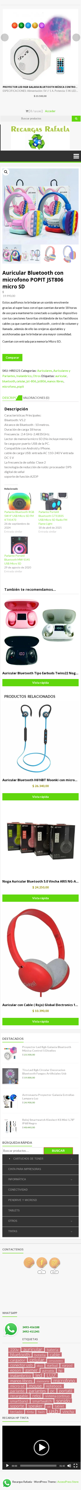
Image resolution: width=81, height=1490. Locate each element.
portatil (65, 1391)
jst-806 (31, 381)
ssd (48, 1406)
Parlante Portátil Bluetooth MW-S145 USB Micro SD (17, 559)
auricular (61, 376)
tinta (30, 1412)
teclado (16, 1412)
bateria (52, 1350)
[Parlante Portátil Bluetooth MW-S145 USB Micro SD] (19, 545)
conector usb (21, 1365)
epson (15, 1370)
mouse (35, 1386)
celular (21, 381)
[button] (5, 171)
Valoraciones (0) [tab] (36, 397)
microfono (9, 386)
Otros (37, 376)
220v (14, 1350)
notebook (54, 1386)
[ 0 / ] (35, 111)
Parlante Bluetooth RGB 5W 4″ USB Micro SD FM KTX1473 (19, 515)
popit (20, 386)
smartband (19, 1401)
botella (39, 1355)
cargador (17, 1360)
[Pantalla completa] (75, 1466)
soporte (17, 1406)
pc (52, 1391)
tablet (59, 1406)
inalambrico (20, 1375)
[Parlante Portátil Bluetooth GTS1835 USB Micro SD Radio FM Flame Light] (54, 501)
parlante (17, 1391)
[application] (41, 1448)
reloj (36, 1396)
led (38, 1375)
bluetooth (8, 381)
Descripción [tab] (12, 397)
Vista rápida (40, 682)
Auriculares (44, 370)
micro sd (17, 1386)
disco (40, 1365)
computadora (56, 1360)
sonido (63, 1400)
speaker (36, 1406)
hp (60, 1370)
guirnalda (48, 1370)
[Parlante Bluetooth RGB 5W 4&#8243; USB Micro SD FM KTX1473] (19, 501)
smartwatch (42, 1401)
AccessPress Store (67, 1481)
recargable (19, 1396)
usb (53, 1411)
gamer (31, 1370)
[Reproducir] (7, 1466)
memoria (43, 1381)
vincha (68, 1411)
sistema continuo (57, 1396)
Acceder (50, 111)
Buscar (58, 1150)
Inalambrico (24, 376)
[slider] (38, 1466)
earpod (67, 1365)
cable (55, 1354)
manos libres (55, 381)
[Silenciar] (69, 1466)
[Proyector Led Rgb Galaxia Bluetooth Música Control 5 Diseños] (40, 46)
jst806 (41, 381)
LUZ (51, 1375)
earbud (52, 1365)
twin (41, 1412)
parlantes (37, 1391)
